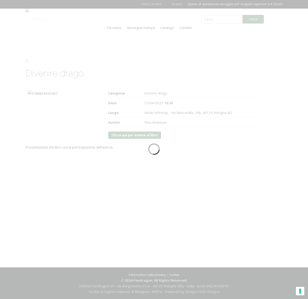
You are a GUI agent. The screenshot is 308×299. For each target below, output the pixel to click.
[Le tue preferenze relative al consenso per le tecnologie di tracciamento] (300, 291)
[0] (276, 19)
